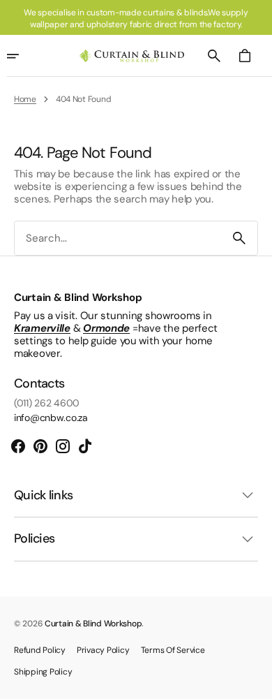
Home (25, 99)
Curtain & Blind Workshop (93, 623)
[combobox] (118, 238)
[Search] (239, 238)
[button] (214, 56)
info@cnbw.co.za (51, 418)
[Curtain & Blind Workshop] (132, 56)
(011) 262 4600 (47, 403)
